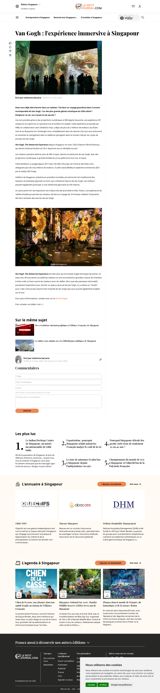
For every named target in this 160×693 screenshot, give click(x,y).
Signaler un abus (65, 679)
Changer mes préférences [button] (121, 685)
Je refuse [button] (103, 685)
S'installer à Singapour (91, 17)
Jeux (78, 676)
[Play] (136, 17)
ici (42, 304)
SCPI (79, 662)
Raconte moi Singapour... (65, 17)
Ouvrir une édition (66, 661)
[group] (137, 17)
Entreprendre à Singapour (38, 17)
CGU (60, 676)
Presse (61, 672)
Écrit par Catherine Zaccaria (28, 97)
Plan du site (66, 689)
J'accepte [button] (91, 685)
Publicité (61, 668)
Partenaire (62, 664)
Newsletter (48, 664)
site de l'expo (61, 298)
